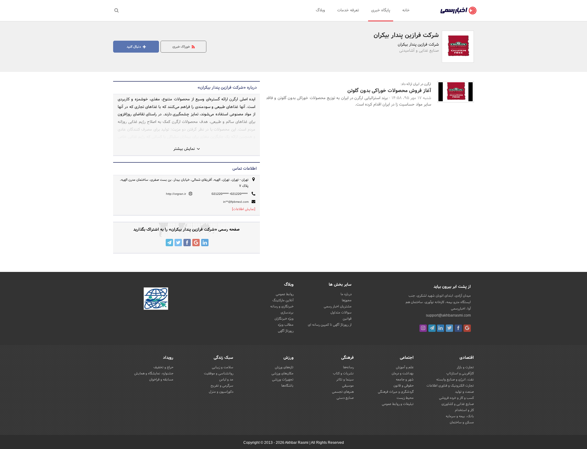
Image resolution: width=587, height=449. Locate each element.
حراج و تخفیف (163, 367)
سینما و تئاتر (345, 379)
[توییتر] (449, 328)
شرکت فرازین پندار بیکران (406, 35)
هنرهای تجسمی (343, 392)
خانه (406, 10)
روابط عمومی (285, 294)
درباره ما (346, 294)
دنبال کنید (134, 47)
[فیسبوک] (458, 328)
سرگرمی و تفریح (222, 385)
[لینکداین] (440, 328)
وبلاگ (320, 10)
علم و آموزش (405, 367)
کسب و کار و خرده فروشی (456, 398)
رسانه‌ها (348, 367)
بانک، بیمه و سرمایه (460, 416)
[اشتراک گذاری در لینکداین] (205, 242)
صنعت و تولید (464, 392)
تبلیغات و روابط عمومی (398, 404)
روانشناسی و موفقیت (218, 373)
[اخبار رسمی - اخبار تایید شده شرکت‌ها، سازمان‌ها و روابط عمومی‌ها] (458, 11)
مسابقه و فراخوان (161, 379)
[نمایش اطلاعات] (243, 209)
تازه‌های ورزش (284, 367)
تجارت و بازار (465, 367)
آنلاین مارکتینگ (283, 300)
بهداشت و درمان (403, 373)
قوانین (347, 318)
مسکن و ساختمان (462, 422)
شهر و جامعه (405, 379)
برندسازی (287, 312)
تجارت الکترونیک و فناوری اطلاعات (450, 385)
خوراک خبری (181, 47)
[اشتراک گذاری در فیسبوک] (187, 242)
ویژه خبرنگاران (284, 318)
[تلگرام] (432, 328)
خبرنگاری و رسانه (282, 306)
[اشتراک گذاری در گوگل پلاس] (196, 242)
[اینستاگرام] (423, 328)
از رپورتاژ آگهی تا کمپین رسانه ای (330, 325)
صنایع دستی (345, 398)
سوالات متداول (341, 312)
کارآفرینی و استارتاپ (460, 373)
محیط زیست (405, 398)
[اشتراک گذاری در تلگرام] (169, 242)
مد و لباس (226, 379)
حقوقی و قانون (403, 385)
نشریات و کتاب (343, 373)
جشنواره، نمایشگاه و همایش (153, 373)
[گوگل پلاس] (467, 328)
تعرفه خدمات (348, 10)
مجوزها (347, 300)
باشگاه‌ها (287, 385)
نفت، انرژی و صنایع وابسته (455, 379)
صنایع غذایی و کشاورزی (457, 404)
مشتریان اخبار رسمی (338, 306)
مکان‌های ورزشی (282, 373)
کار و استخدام (464, 410)
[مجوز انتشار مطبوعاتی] (156, 299)
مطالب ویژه (286, 325)
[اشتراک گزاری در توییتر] (178, 242)
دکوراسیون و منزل (221, 392)
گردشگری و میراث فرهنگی (396, 392)
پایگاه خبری (380, 10)
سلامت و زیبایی (222, 367)
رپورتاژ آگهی (286, 331)
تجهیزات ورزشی (283, 379)
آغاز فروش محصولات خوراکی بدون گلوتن (389, 91)
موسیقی (348, 385)
